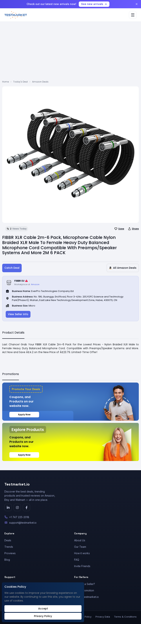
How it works (82, 553)
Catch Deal (11, 268)
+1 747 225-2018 (19, 517)
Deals (7, 540)
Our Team (80, 546)
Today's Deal (20, 81)
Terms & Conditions (125, 616)
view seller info (18, 314)
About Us (79, 540)
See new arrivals (92, 4)
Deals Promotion (84, 590)
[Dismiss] (136, 4)
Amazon (35, 284)
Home (5, 81)
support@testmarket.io (23, 522)
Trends (8, 546)
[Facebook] (26, 507)
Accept (43, 608)
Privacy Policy (43, 616)
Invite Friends (82, 566)
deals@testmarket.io (86, 596)
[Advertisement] (70, 52)
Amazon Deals (40, 81)
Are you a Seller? (84, 584)
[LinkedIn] (8, 507)
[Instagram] (17, 507)
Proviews (10, 553)
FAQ (76, 559)
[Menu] (133, 15)
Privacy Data (102, 616)
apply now (24, 414)
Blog (7, 559)
